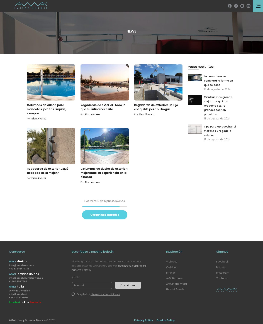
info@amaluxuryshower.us (26, 277)
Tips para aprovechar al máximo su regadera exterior (220, 131)
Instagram (222, 272)
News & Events (175, 289)
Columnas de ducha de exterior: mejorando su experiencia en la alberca (104, 173)
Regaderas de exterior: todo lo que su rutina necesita (103, 107)
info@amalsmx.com (21, 265)
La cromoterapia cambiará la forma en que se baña (218, 81)
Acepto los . (98, 294)
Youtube (221, 278)
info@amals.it (18, 294)
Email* (75, 277)
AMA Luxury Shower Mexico (27, 320)
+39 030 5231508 (18, 297)
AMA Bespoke (174, 278)
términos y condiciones (105, 294)
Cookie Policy (166, 320)
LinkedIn (221, 267)
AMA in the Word (176, 284)
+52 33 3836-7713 (19, 268)
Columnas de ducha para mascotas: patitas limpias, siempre (46, 109)
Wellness (171, 261)
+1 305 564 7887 (18, 281)
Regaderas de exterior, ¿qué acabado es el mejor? (47, 171)
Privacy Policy (143, 320)
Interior (170, 272)
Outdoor (171, 267)
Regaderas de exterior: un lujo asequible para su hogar (156, 107)
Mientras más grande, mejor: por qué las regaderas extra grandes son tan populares (218, 105)
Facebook (222, 261)
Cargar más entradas (104, 215)
